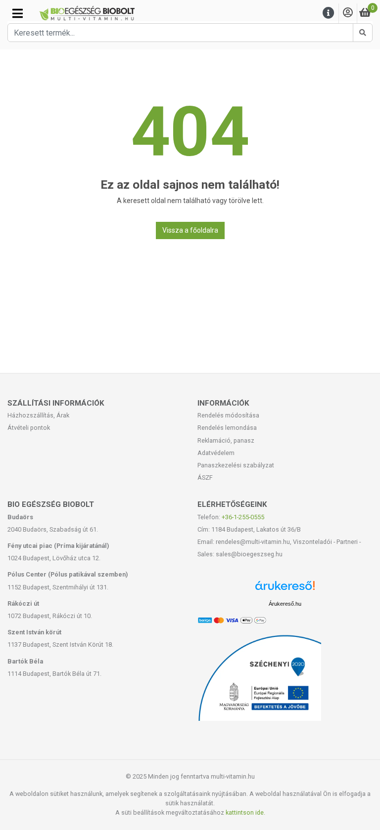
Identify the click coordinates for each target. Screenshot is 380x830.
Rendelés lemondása (227, 427)
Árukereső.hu (285, 604)
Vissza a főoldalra (190, 230)
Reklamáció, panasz (225, 440)
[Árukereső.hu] (285, 589)
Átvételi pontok (28, 427)
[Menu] (328, 13)
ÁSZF (205, 477)
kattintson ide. (245, 812)
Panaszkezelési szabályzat (235, 465)
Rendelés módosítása (228, 415)
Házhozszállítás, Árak (38, 415)
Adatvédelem (216, 452)
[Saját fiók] (348, 13)
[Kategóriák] (17, 13)
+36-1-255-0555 (243, 517)
